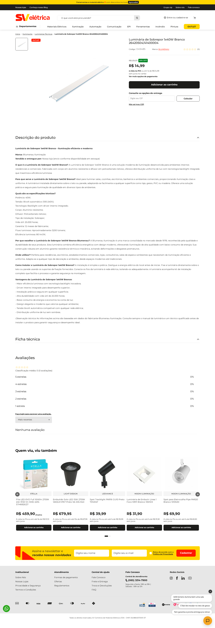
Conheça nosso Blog (39, 7)
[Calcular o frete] (188, 98)
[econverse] (166, 605)
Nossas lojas (20, 7)
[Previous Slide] (17, 494)
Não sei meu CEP (136, 104)
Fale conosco (194, 7)
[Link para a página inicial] (17, 34)
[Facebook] (177, 578)
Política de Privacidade (163, 554)
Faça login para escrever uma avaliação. (33, 414)
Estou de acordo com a (163, 553)
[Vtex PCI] (153, 605)
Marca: (160, 49)
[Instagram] (171, 578)
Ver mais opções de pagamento (143, 76)
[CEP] (152, 96)
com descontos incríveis (107, 2)
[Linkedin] (183, 578)
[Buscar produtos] (137, 17)
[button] (106, 536)
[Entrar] (175, 18)
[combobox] (109, 17)
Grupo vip (168, 7)
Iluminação (27, 34)
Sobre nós (180, 7)
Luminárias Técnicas (43, 34)
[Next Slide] (197, 494)
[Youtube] (190, 578)
